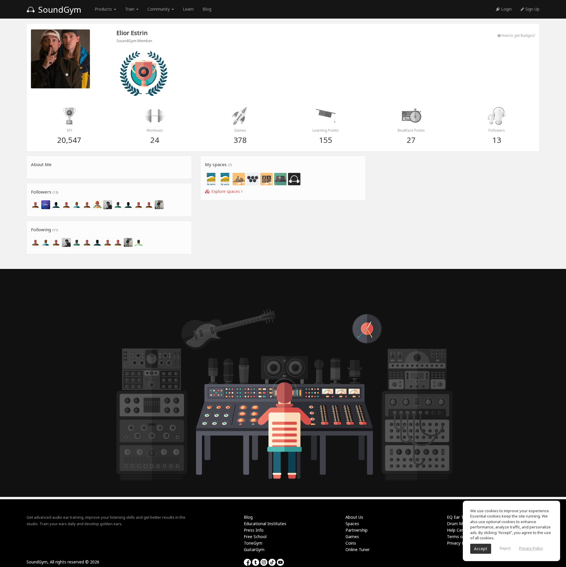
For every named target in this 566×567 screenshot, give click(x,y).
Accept (480, 548)
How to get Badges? (518, 35)
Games (352, 536)
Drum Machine (461, 523)
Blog (207, 9)
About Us (354, 517)
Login (506, 9)
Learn (188, 9)
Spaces (352, 523)
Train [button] (130, 9)
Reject (505, 548)
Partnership (356, 530)
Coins (350, 543)
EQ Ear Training (461, 517)
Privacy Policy (460, 543)
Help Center (458, 530)
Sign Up (531, 9)
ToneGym (253, 543)
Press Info (254, 530)
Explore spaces (225, 191)
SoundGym (58, 9)
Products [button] (104, 9)
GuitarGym (254, 549)
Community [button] (159, 9)
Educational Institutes (265, 523)
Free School (255, 536)
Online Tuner (357, 549)
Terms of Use (460, 536)
